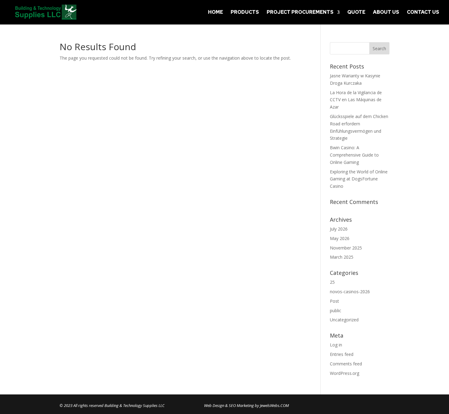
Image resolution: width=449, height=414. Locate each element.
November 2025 (346, 248)
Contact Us (423, 12)
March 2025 (341, 257)
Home (215, 12)
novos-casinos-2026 (350, 291)
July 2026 (339, 229)
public (335, 310)
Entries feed (341, 354)
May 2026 (339, 238)
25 (332, 282)
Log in (336, 345)
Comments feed (346, 364)
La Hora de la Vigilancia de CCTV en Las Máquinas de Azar (356, 100)
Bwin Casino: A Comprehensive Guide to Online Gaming (354, 155)
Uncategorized (344, 320)
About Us (386, 12)
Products (245, 12)
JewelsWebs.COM (274, 405)
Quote (356, 12)
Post (334, 301)
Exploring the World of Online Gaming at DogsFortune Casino (359, 179)
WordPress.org (344, 373)
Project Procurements (300, 12)
